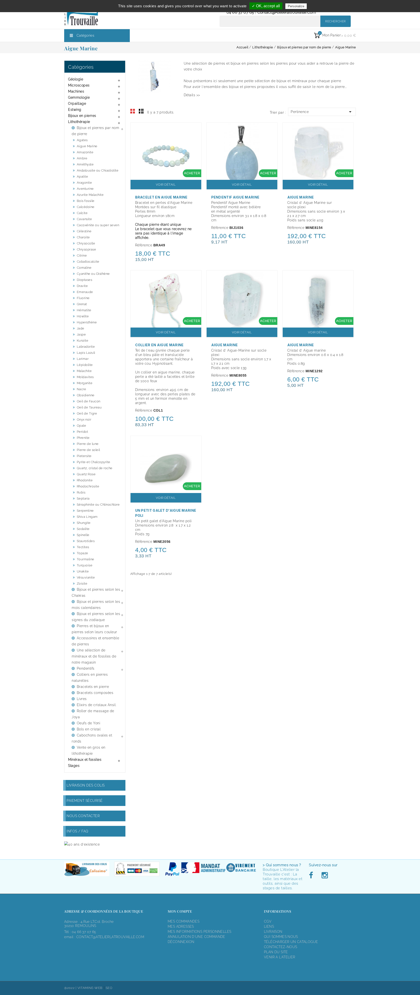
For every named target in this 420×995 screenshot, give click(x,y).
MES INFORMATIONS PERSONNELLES (199, 932)
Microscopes (79, 85)
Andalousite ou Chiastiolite (98, 170)
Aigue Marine (87, 146)
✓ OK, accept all (266, 6)
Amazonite (85, 152)
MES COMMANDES (183, 921)
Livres (82, 699)
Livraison (273, 932)
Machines (76, 91)
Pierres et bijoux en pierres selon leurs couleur (94, 629)
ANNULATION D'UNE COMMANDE (196, 937)
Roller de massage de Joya (93, 714)
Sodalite (83, 529)
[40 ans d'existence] (82, 844)
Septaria (83, 498)
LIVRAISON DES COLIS (86, 785)
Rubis (81, 492)
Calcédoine (86, 207)
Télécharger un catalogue (291, 942)
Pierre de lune (88, 444)
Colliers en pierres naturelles (90, 678)
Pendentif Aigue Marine (235, 197)
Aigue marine (300, 345)
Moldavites (85, 377)
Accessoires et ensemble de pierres (95, 641)
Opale (81, 425)
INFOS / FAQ (77, 831)
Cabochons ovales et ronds (92, 738)
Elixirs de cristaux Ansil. (96, 705)
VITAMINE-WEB (90, 988)
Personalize (296, 6)
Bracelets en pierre (93, 687)
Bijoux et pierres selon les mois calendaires (96, 605)
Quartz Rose (86, 474)
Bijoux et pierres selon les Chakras (96, 592)
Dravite (82, 286)
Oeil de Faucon (88, 401)
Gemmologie (79, 97)
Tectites (83, 547)
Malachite (84, 371)
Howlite (83, 316)
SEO (109, 988)
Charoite (83, 237)
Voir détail (166, 184)
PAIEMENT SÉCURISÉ (85, 801)
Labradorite (86, 346)
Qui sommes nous (281, 937)
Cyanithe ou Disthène (93, 274)
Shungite (84, 523)
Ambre (82, 158)
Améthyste (85, 164)
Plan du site (276, 952)
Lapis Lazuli (86, 353)
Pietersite (84, 456)
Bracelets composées (95, 693)
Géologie (75, 79)
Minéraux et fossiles (84, 759)
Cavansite (84, 219)
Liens (269, 926)
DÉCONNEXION (181, 942)
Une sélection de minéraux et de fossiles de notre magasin (94, 656)
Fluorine (83, 298)
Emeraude (85, 292)
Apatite (82, 176)
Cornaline (84, 267)
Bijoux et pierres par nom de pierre (95, 131)
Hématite (84, 310)
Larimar (83, 359)
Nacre (81, 389)
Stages (73, 766)
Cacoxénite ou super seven (98, 225)
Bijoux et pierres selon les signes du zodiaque (96, 617)
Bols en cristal (89, 729)
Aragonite (84, 182)
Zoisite (82, 583)
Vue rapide (195, 129)
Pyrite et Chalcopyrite (93, 462)
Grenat (82, 304)
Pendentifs (86, 668)
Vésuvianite (86, 577)
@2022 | (71, 988)
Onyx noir (84, 419)
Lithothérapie (79, 122)
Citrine (82, 255)
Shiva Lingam (87, 517)
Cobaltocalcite (88, 261)
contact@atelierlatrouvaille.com (286, 12)
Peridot (82, 431)
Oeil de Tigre (87, 413)
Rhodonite (85, 480)
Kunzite (82, 340)
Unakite (83, 571)
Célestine (84, 231)
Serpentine (85, 510)
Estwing (74, 110)
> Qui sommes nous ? (282, 865)
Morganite (85, 383)
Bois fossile (86, 201)
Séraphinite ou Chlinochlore (98, 504)
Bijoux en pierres (82, 116)
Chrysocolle (86, 243)
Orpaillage (77, 103)
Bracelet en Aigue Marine (161, 197)
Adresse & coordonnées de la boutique (103, 911)
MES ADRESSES (181, 926)
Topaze (82, 553)
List (141, 111)
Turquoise (85, 565)
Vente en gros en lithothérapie (88, 750)
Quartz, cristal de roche (95, 468)
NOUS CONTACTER (83, 816)
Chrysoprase (86, 249)
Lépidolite (85, 365)
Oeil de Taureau (89, 407)
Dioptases (84, 280)
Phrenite (83, 438)
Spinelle (83, 535)
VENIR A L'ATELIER (279, 957)
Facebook (312, 875)
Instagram (324, 875)
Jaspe (81, 334)
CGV (267, 921)
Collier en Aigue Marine (159, 345)
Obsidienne (86, 395)
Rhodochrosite (88, 486)
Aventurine (85, 188)
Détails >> (192, 95)
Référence (143, 245)
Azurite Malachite (90, 195)
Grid (132, 111)
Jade (80, 328)
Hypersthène (87, 322)
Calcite (82, 213)
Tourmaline (85, 559)
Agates (82, 140)
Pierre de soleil (88, 450)
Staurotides (86, 541)
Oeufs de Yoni (88, 723)
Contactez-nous (280, 947)
